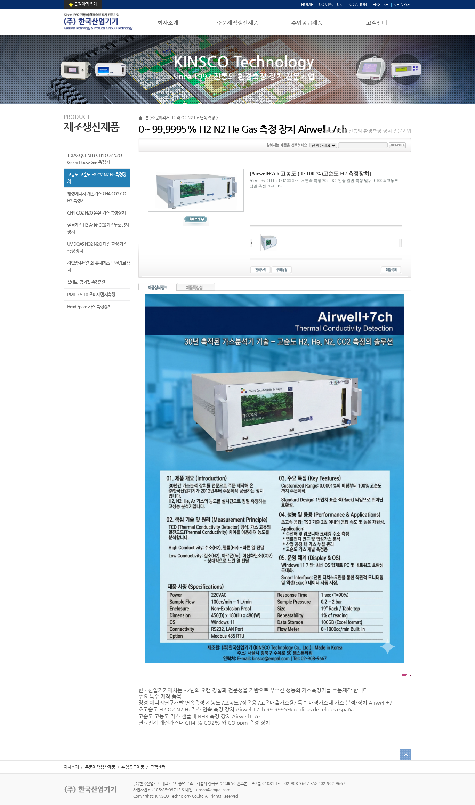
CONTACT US (330, 4)
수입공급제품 (307, 22)
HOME (307, 4)
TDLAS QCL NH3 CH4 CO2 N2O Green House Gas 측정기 (94, 159)
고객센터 (376, 22)
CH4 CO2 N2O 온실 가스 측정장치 (96, 212)
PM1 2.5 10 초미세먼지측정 (91, 294)
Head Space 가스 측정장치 (89, 306)
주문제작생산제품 (237, 22)
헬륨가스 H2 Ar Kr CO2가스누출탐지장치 (98, 228)
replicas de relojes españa (324, 709)
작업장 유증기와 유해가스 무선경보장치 (98, 266)
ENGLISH (380, 4)
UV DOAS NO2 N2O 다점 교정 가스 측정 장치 (97, 247)
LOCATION (357, 4)
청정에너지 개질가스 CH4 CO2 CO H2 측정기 (96, 197)
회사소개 (168, 22)
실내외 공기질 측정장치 (86, 282)
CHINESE (402, 4)
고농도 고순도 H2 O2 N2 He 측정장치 (96, 178)
